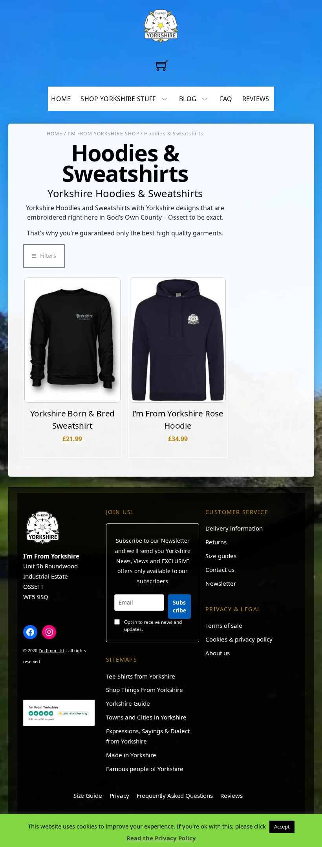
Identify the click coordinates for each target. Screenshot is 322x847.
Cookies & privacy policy (239, 639)
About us (217, 653)
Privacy (119, 795)
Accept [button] (282, 826)
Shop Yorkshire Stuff (118, 98)
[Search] (181, 64)
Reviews (255, 98)
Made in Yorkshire (131, 755)
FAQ (226, 98)
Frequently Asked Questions (175, 795)
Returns (216, 542)
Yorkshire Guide (128, 703)
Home (61, 98)
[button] (44, 256)
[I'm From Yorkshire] (161, 24)
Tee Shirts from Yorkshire (140, 676)
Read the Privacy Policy (161, 838)
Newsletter (220, 583)
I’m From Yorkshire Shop (103, 133)
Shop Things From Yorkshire (144, 690)
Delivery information (234, 528)
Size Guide (87, 795)
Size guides (220, 556)
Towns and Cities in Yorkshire (146, 717)
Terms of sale (223, 625)
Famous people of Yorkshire (144, 769)
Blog (187, 98)
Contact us (219, 569)
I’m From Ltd (51, 650)
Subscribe (179, 606)
